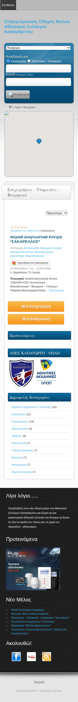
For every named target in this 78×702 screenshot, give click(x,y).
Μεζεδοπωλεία (19, 428)
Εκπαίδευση (18, 414)
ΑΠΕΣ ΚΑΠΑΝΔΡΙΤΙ (26, 691)
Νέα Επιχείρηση (36, 306)
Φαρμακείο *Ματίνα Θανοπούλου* (31, 625)
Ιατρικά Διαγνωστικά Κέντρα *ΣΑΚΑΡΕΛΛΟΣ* (36, 239)
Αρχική (39, 682)
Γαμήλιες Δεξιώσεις (22, 450)
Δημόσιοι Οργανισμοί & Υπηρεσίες (31, 407)
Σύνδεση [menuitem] (8, 5)
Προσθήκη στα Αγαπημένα (33, 262)
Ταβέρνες (16, 436)
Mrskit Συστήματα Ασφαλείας (27, 609)
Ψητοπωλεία (18, 443)
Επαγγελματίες (20, 421)
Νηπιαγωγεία (19, 464)
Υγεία (18, 107)
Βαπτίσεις (17, 457)
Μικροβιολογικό (34, 255)
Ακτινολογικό (31, 248)
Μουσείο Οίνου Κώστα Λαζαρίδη (30, 613)
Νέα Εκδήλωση (36, 319)
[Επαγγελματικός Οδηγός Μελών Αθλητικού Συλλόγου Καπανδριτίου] (10, 107)
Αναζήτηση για (17, 56)
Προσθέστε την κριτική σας (24, 230)
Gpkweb (57, 691)
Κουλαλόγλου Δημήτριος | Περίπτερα (32, 621)
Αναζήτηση (21, 94)
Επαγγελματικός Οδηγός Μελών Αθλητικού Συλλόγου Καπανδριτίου (37, 26)
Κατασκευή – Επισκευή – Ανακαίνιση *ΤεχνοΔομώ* (40, 617)
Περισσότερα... (57, 290)
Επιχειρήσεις (18, 61)
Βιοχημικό (46, 248)
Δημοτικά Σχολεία (21, 472)
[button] (39, 141)
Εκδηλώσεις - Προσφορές (46, 61)
